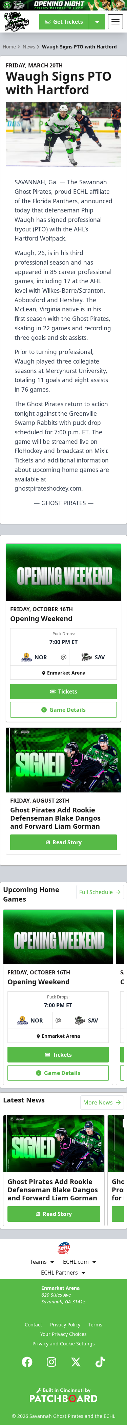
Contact (33, 1324)
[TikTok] (100, 1361)
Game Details (67, 710)
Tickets (67, 691)
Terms (95, 1324)
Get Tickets (68, 21)
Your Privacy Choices (63, 1334)
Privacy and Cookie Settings (64, 1343)
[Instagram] (51, 1361)
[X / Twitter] (75, 1361)
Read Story (67, 842)
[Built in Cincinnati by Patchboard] (64, 1395)
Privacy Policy (65, 1324)
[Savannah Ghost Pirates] (16, 22)
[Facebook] (27, 1361)
